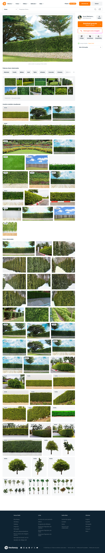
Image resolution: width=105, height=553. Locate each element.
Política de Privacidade (82, 547)
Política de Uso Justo (94, 547)
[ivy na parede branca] (12, 214)
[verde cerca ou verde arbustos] (13, 315)
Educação (16, 529)
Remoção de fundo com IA (21, 537)
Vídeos (25, 3)
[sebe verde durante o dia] (12, 365)
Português (88, 524)
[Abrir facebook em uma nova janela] (21, 547)
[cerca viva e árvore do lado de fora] (63, 179)
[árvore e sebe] (40, 113)
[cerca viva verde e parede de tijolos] (63, 330)
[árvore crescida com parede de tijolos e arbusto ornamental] (37, 214)
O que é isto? (91, 43)
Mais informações (83, 47)
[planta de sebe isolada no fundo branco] (62, 162)
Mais (41, 3)
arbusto (42, 72)
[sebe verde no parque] (14, 330)
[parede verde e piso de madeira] (39, 179)
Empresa (16, 526)
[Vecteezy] (4, 3)
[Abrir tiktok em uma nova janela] (32, 547)
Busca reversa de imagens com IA (21, 534)
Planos (67, 3)
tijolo (35, 72)
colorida (68, 72)
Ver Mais (70, 91)
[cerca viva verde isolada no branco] (39, 130)
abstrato (6, 72)
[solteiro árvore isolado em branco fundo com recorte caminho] (52, 447)
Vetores (9, 3)
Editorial (33, 3)
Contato (64, 522)
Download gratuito (90, 24)
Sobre (63, 524)
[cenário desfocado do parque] (39, 347)
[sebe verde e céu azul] (64, 113)
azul (28, 72)
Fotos (17, 3)
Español (88, 522)
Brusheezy (17, 519)
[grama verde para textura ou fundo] (14, 162)
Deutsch (88, 526)
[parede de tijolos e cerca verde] (64, 147)
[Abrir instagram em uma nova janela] (24, 547)
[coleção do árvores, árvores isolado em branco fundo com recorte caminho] (14, 487)
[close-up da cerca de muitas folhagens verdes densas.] (41, 397)
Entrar (97, 3)
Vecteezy (16, 522)
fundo (14, 72)
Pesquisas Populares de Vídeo (44, 534)
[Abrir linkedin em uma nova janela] (26, 547)
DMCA (40, 522)
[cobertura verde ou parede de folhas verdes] (22, 447)
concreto (51, 72)
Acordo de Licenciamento (45, 519)
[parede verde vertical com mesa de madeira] (10, 229)
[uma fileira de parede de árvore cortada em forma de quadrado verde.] (63, 414)
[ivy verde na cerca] (13, 197)
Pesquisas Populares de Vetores (44, 527)
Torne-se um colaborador (65, 527)
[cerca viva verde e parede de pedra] (15, 179)
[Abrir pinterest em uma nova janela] (29, 547)
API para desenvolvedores (21, 531)
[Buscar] (95, 9)
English (88, 519)
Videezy (16, 524)
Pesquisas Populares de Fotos (44, 531)
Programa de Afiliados (44, 524)
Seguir (99, 18)
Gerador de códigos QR (20, 540)
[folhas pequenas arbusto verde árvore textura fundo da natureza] (37, 315)
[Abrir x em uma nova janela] (34, 547)
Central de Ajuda (66, 519)
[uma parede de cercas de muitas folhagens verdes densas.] (16, 113)
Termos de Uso (71, 547)
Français (88, 529)
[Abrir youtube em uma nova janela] (37, 547)
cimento (59, 72)
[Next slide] (72, 72)
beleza (22, 72)
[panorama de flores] (27, 147)
